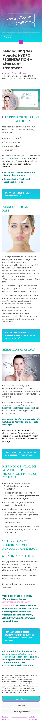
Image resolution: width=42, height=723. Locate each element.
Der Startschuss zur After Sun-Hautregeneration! (21, 454)
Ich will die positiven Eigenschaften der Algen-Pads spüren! (20, 335)
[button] (38, 671)
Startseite (6, 73)
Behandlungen (20, 73)
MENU (8, 37)
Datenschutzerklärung (19, 717)
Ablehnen (21, 705)
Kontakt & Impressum (33, 718)
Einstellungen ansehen (21, 712)
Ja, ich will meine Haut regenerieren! (18, 194)
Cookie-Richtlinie (5, 718)
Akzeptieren (21, 699)
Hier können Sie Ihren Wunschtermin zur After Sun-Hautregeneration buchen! (19, 636)
